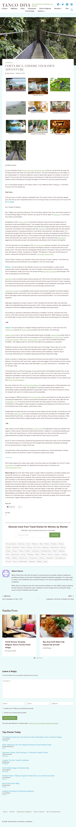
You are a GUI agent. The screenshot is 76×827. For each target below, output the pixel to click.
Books (47, 544)
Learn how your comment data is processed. (43, 723)
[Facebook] (58, 4)
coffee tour (37, 429)
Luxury (23, 554)
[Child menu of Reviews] (58, 8)
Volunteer (32, 561)
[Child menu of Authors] (41, 11)
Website (55, 703)
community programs (12, 339)
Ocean (50, 554)
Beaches (34, 544)
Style (22, 8)
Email (30, 703)
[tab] (34, 657)
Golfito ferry (9, 330)
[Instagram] (67, 4)
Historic (27, 551)
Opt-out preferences (53, 812)
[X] (62, 4)
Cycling (29, 547)
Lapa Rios (8, 279)
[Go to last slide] (5, 635)
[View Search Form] (71, 10)
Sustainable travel (60, 558)
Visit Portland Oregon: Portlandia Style (15, 768)
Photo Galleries (45, 8)
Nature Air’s (62, 238)
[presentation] (19, 626)
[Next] (70, 635)
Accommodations (11, 544)
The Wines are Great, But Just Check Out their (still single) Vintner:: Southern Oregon (32, 737)
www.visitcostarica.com (13, 467)
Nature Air (57, 214)
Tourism (8, 561)
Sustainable (49, 558)
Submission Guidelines (24, 812)
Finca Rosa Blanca (36, 397)
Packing (64, 554)
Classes (61, 544)
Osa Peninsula (38, 245)
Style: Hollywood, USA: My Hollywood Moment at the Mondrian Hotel (26, 745)
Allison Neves (10, 73)
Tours (15, 561)
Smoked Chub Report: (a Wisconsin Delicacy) (18, 791)
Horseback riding (46, 551)
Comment (7, 681)
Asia (28, 544)
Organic (57, 554)
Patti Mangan (47, 648)
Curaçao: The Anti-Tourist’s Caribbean (15, 760)
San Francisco (23, 558)
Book (42, 363)
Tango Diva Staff (11, 651)
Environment (54, 547)
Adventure (21, 544)
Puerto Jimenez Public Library (33, 339)
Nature (43, 554)
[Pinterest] (71, 4)
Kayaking (61, 551)
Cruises (4, 787)
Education (46, 547)
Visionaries (32, 8)
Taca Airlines (9, 465)
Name (5, 703)
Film (67, 8)
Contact (12, 812)
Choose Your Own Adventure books (34, 170)
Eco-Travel (37, 547)
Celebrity (54, 544)
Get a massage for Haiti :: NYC (12, 597)
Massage (30, 554)
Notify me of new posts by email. (15, 713)
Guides (14, 551)
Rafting (14, 558)
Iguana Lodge (26, 330)
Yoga (45, 561)
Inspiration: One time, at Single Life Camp (60, 597)
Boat (41, 544)
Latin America (15, 554)
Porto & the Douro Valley (10, 783)
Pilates (8, 558)
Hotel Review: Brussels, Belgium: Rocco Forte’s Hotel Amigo (17, 645)
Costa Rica (16, 547)
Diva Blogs (5, 740)
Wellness (14, 8)
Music (37, 554)
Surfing (41, 558)
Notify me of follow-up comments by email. (18, 708)
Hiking (21, 551)
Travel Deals (29, 11)
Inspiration (9, 62)
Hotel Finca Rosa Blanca (16, 380)
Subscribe (55, 535)
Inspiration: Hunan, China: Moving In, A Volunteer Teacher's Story (25, 752)
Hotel (55, 551)
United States (23, 561)
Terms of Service (38, 812)
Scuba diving (33, 558)
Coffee (8, 547)
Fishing (63, 547)
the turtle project (57, 337)
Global (8, 551)
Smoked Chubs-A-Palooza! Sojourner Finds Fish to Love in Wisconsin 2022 (28, 776)
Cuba (23, 547)
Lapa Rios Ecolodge (49, 271)
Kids (7, 554)
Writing (39, 561)
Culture (4, 8)
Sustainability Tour (11, 402)
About (5, 812)
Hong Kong (35, 551)
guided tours (18, 414)
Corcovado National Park (45, 254)
